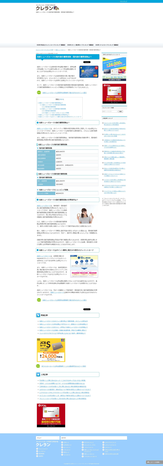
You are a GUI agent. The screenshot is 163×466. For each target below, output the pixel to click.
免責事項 (41, 456)
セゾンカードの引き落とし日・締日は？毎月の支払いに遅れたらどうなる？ (65, 395)
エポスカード (108, 447)
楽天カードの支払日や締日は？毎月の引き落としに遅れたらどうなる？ (115, 129)
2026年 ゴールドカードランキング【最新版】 (107, 45)
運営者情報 (41, 453)
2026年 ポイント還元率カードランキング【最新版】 (80, 45)
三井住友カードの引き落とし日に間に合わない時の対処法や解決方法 (62, 386)
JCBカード (66, 442)
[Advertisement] (81, 28)
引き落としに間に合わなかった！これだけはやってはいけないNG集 (62, 380)
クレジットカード (43, 448)
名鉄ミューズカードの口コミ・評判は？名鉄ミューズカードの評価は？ (63, 327)
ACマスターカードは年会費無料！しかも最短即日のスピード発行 (64, 366)
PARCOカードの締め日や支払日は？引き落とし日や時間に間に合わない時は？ (114, 152)
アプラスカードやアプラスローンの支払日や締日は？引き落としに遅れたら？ (115, 186)
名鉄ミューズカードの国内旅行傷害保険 (53, 109)
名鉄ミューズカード (43, 128)
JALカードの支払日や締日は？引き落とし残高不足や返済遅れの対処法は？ (114, 169)
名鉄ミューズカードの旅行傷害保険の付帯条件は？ (53, 115)
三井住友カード (68, 444)
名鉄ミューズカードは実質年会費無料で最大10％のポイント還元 (64, 93)
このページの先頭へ (155, 462)
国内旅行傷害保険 (49, 111)
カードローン (42, 451)
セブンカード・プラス (89, 444)
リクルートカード (88, 447)
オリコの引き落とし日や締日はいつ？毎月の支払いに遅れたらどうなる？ (115, 163)
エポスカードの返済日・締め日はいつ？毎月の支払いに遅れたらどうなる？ (65, 389)
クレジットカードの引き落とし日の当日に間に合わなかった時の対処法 (115, 123)
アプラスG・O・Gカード (90, 456)
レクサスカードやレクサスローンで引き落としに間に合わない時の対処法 (64, 392)
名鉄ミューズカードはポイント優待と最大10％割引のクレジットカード (60, 116)
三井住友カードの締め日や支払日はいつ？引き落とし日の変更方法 (115, 140)
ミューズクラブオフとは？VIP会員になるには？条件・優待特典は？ (62, 333)
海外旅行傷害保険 (49, 107)
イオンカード (67, 449)
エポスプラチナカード (110, 442)
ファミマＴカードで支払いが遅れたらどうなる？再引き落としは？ (115, 192)
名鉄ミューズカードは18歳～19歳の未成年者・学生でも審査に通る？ (63, 330)
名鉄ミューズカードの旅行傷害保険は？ (50, 103)
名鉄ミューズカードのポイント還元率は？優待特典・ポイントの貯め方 (63, 321)
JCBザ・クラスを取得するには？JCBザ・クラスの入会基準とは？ (114, 146)
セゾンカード (67, 447)
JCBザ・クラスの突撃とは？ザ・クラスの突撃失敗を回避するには (62, 383)
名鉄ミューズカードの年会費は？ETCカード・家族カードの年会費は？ (63, 324)
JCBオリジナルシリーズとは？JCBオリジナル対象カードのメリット (114, 174)
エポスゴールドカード (110, 444)
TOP (44, 50)
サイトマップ (123, 1)
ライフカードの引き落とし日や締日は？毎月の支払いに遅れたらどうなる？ (115, 180)
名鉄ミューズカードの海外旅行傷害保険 (53, 105)
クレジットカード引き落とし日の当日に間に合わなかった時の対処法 (62, 398)
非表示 (61, 99)
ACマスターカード (89, 442)
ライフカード (67, 454)
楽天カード (66, 452)
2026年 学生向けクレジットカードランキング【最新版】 (51, 45)
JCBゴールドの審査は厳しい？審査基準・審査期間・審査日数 (114, 157)
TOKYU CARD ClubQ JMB (111, 454)
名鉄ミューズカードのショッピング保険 (55, 113)
